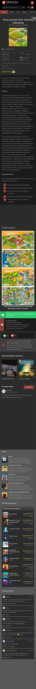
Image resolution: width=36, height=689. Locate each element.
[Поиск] (23, 7)
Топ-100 (32, 12)
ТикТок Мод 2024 (10, 603)
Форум (25, 12)
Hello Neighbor (10, 646)
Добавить (29, 387)
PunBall (7, 615)
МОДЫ (11, 12)
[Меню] (32, 3)
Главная (4, 12)
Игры (18, 12)
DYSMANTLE (8, 626)
